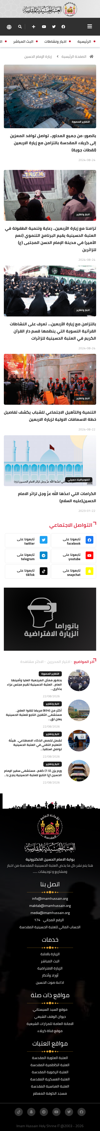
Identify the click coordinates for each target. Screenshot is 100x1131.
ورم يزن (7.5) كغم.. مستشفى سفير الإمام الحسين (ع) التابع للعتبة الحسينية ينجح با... (33, 773)
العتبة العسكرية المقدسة (50, 1079)
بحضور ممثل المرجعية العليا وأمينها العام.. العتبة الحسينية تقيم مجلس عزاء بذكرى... (34, 684)
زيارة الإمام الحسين (38, 56)
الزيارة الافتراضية (50, 968)
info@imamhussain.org (50, 898)
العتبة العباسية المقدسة (50, 1086)
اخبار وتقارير (83, 214)
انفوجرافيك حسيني (79, 479)
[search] (20, 26)
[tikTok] (19, 1112)
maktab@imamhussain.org (50, 905)
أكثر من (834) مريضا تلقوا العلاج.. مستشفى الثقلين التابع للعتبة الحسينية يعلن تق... (34, 714)
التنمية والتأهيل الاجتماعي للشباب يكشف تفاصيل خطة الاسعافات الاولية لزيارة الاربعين (50, 415)
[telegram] (44, 1112)
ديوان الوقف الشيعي (50, 1016)
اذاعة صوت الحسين (50, 982)
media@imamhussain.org (50, 912)
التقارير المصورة (81, 121)
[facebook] (63, 26)
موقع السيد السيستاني (50, 1009)
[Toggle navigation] (89, 26)
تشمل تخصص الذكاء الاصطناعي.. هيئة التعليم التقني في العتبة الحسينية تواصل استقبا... (35, 744)
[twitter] (53, 26)
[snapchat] (31, 1112)
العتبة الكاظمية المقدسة (50, 1065)
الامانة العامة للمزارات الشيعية (50, 1023)
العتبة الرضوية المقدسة (50, 1072)
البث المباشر (50, 961)
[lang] (9, 27)
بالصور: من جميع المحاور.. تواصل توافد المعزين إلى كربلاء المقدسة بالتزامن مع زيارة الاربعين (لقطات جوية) (53, 143)
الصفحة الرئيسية (74, 56)
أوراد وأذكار (50, 975)
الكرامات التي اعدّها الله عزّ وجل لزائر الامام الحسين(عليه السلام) (57, 497)
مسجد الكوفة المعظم (50, 1093)
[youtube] (44, 26)
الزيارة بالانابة (50, 954)
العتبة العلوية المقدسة (50, 1057)
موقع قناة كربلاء (50, 1030)
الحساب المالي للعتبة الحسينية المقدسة (50, 927)
